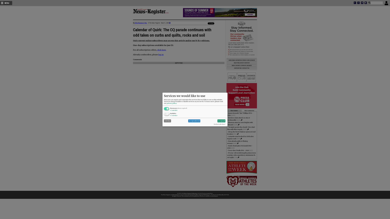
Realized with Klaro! (219, 124)
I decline (168, 121)
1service (173, 110)
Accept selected (194, 121)
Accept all (221, 121)
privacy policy (172, 103)
